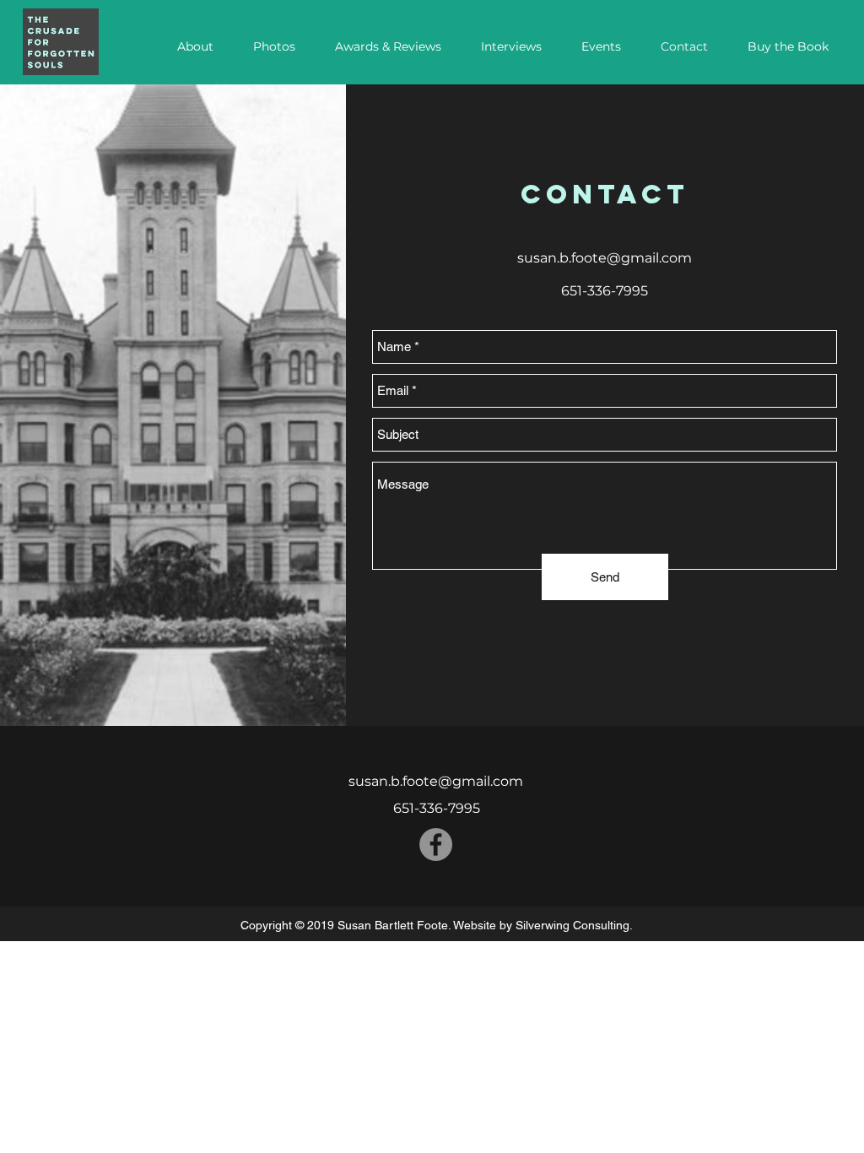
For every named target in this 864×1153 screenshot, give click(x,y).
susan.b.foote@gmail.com (604, 258)
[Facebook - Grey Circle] (435, 844)
